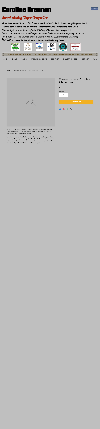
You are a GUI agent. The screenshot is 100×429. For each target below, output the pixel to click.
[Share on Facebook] (60, 109)
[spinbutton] (63, 95)
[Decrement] (60, 95)
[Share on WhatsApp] (67, 109)
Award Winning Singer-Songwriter (24, 17)
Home (9, 70)
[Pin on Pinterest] (64, 109)
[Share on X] (71, 109)
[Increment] (66, 95)
